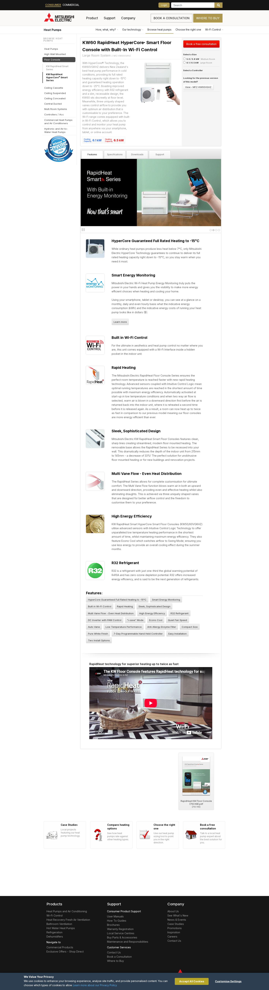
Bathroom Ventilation (59, 923)
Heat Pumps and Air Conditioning (66, 911)
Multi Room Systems (55, 109)
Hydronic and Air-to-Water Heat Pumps (56, 130)
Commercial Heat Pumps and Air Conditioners (58, 121)
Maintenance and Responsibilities (127, 941)
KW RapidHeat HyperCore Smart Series (57, 77)
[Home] (63, 18)
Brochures (113, 924)
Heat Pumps (52, 29)
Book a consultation (172, 18)
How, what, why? (106, 29)
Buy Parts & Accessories (122, 937)
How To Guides (116, 920)
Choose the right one (188, 29)
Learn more (120, 321)
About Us (173, 911)
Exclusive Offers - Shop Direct (65, 951)
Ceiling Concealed (55, 98)
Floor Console (52, 59)
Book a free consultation (201, 44)
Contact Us (114, 952)
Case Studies (175, 923)
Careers (172, 936)
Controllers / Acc (54, 114)
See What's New (177, 915)
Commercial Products (59, 947)
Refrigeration (54, 932)
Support (160, 154)
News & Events (176, 919)
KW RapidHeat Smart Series (57, 68)
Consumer (53, 4)
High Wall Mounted (55, 54)
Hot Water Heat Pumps (60, 928)
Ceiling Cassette (53, 87)
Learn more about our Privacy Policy (95, 985)
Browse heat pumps (159, 29)
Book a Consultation (119, 956)
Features (92, 154)
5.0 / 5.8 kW (192, 59)
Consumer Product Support (124, 911)
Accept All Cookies (191, 981)
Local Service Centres (120, 933)
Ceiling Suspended (55, 93)
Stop (83, 229)
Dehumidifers (54, 936)
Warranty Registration (120, 929)
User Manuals (115, 916)
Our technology (131, 29)
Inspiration (173, 932)
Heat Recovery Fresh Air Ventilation (68, 919)
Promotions (174, 928)
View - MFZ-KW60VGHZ (198, 87)
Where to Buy (208, 18)
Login (164, 5)
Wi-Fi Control (213, 29)
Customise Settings (228, 981)
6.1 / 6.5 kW (192, 62)
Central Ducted (53, 103)
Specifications (115, 154)
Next (88, 192)
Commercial (71, 4)
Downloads (137, 154)
